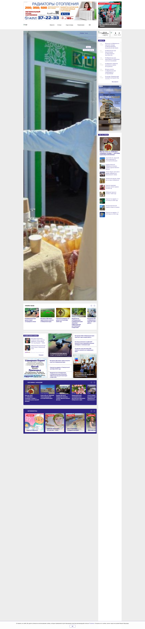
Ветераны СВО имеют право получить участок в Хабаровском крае (60, 361)
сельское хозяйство (88, 50)
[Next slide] (94, 305)
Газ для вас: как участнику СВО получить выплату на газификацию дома (84, 350)
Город (86, 33)
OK (72, 626)
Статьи (82, 33)
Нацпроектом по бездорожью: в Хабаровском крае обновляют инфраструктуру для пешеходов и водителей (58, 375)
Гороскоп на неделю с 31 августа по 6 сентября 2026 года (60, 368)
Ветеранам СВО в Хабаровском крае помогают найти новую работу (84, 336)
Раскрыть (75, 68)
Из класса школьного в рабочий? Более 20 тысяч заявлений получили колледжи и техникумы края (84, 343)
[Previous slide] (91, 305)
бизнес (88, 47)
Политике (91, 623)
